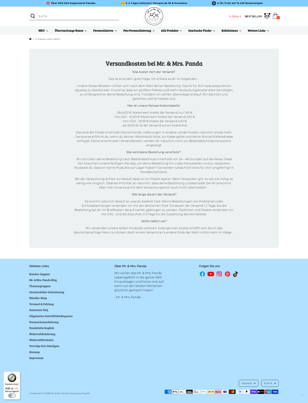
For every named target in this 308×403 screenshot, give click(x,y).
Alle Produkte (170, 30)
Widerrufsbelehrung (42, 334)
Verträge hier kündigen (44, 346)
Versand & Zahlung (41, 304)
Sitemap (34, 352)
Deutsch (247, 383)
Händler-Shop (38, 298)
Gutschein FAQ (38, 310)
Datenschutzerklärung (44, 322)
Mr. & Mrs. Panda (59, 393)
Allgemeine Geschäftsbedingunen (51, 316)
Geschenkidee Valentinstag (46, 292)
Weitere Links (257, 30)
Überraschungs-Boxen (69, 30)
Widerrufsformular (41, 340)
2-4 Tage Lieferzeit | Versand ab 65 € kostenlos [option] (156, 3)
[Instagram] (219, 274)
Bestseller (253, 16)
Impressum (36, 358)
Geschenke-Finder (200, 30)
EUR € (268, 383)
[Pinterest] (227, 274)
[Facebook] (202, 274)
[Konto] (267, 16)
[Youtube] (210, 274)
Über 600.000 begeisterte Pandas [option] (73, 3)
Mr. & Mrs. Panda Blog (43, 280)
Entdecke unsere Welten (48, 39)
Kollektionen (230, 30)
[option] (237, 3)
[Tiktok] (236, 274)
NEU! (41, 30)
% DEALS (235, 16)
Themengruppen (40, 286)
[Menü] (302, 395)
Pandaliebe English (41, 328)
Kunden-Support (39, 274)
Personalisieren (103, 30)
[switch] (12, 395)
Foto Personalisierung (137, 30)
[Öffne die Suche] (32, 16)
